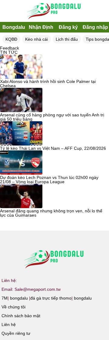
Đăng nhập (95, 27)
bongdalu (19, 298)
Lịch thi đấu (67, 39)
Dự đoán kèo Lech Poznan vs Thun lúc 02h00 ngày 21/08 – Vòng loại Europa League (49, 179)
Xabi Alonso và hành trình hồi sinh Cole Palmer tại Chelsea (48, 83)
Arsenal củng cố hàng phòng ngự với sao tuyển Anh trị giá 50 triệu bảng (52, 117)
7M (5, 298)
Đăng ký (68, 27)
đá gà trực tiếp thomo (50, 298)
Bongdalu (13, 27)
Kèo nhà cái (36, 39)
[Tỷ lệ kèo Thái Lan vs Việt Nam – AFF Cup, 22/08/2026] (21, 133)
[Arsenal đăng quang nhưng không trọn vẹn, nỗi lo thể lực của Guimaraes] (21, 196)
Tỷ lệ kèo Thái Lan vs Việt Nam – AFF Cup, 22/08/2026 (53, 148)
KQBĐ (11, 39)
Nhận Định (41, 27)
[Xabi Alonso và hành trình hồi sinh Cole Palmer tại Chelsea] (21, 66)
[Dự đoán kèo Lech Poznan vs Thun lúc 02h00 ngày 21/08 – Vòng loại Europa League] (21, 162)
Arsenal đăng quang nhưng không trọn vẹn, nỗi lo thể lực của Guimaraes (51, 213)
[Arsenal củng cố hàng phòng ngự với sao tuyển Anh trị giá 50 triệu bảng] (21, 100)
